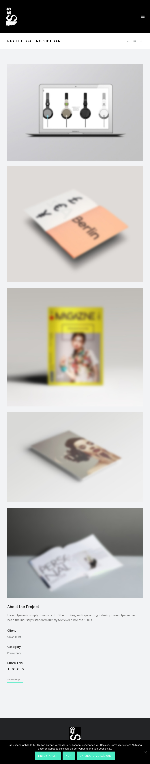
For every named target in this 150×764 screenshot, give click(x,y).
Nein (69, 755)
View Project (15, 679)
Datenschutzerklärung (96, 755)
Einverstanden (47, 755)
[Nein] (145, 752)
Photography (14, 653)
